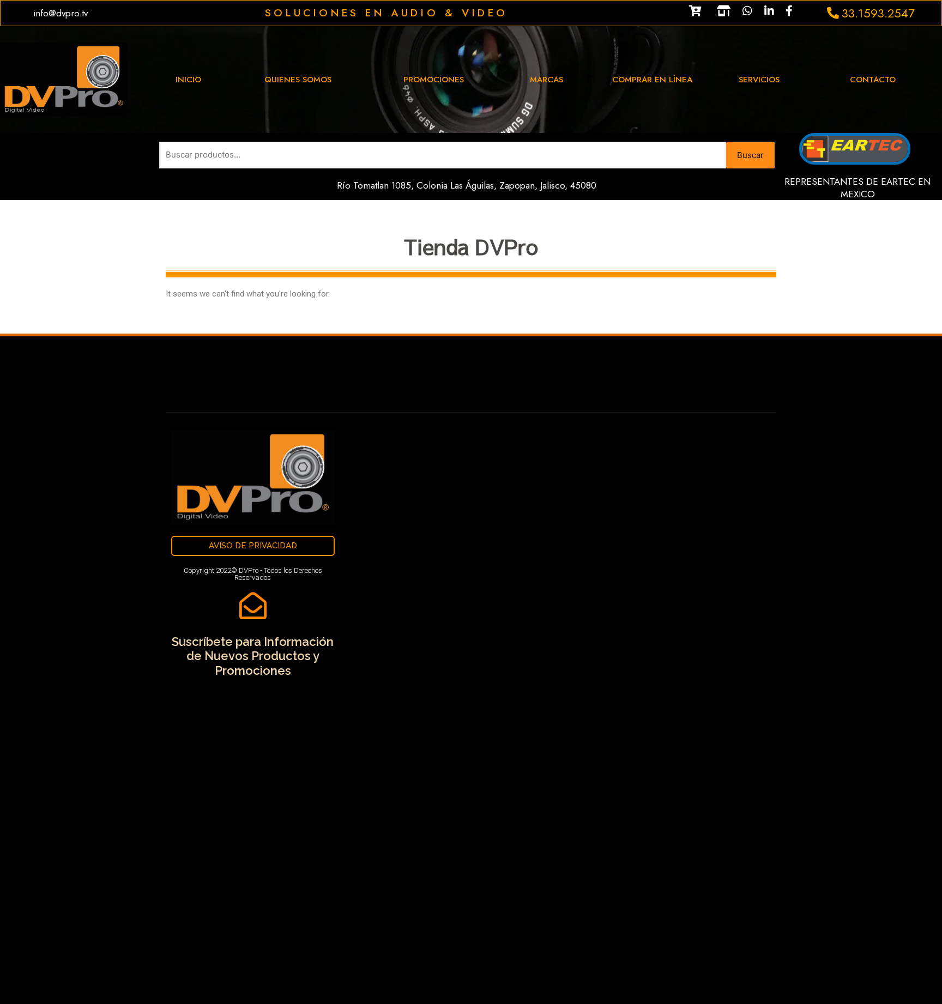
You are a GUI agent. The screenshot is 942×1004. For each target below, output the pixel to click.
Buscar (750, 155)
